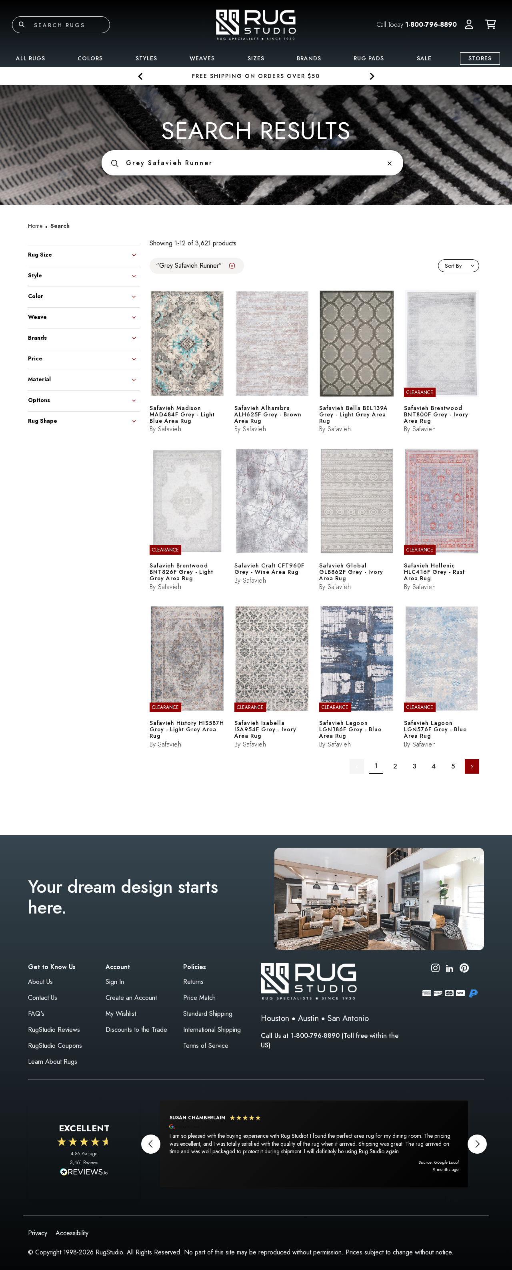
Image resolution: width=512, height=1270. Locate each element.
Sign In (115, 981)
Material (39, 378)
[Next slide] (371, 76)
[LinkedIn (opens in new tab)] (449, 967)
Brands (309, 58)
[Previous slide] (141, 76)
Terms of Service (205, 1045)
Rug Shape (42, 420)
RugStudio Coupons (55, 1045)
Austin (308, 1018)
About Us (40, 981)
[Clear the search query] (389, 162)
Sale (424, 58)
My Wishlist (121, 1013)
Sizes (256, 58)
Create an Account (131, 997)
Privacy (37, 1233)
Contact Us (42, 997)
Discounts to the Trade (136, 1029)
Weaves (202, 58)
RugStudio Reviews (54, 1029)
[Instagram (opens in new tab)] (435, 969)
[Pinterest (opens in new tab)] (464, 969)
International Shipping (212, 1029)
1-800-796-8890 (431, 24)
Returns (193, 981)
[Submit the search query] (115, 162)
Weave (37, 316)
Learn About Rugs (52, 1061)
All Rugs (30, 58)
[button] (469, 25)
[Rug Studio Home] (256, 24)
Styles (146, 58)
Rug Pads (369, 58)
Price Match (199, 997)
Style (35, 274)
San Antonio (348, 1018)
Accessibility (72, 1233)
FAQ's (36, 1013)
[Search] (21, 25)
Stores (480, 58)
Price (35, 357)
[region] (314, 1144)
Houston (275, 1018)
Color (35, 295)
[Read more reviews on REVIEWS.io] (84, 1173)
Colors (90, 58)
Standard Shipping (207, 1013)
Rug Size (40, 254)
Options (39, 399)
